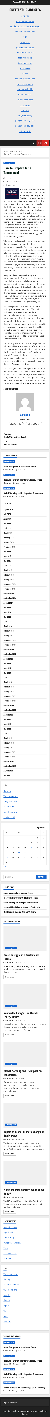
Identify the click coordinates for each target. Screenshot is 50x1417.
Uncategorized (9, 163)
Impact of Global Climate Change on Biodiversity (21, 907)
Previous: (14, 435)
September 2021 (9, 766)
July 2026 (7, 514)
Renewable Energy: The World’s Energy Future (22, 479)
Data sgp (7, 791)
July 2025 (7, 551)
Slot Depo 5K (9, 817)
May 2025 (7, 560)
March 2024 (7, 626)
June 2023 (7, 668)
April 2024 (7, 621)
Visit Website (15, 424)
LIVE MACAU (8, 1258)
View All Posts (34, 424)
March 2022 (7, 738)
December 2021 (9, 752)
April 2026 (7, 528)
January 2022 (8, 747)
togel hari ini (8, 1232)
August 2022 (8, 714)
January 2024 (8, 635)
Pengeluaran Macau (12, 1243)
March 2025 (7, 570)
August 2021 (8, 770)
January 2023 (8, 691)
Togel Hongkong (10, 1274)
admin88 (9, 178)
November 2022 (9, 700)
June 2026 (7, 518)
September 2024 (9, 598)
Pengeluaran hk (10, 801)
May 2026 (7, 523)
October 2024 (8, 593)
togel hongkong (10, 812)
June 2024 (7, 612)
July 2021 (6, 775)
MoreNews (37, 1411)
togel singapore (10, 1227)
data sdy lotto (25, 131)
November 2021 (9, 756)
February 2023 (8, 686)
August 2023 (8, 658)
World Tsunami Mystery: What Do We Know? (19, 911)
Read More (10, 977)
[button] (3, 143)
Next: (10, 443)
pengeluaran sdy (25, 115)
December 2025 (9, 546)
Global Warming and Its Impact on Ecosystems (23, 493)
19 (19, 852)
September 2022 (9, 710)
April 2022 (7, 733)
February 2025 (8, 574)
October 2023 (8, 649)
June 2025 (7, 556)
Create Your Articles (25, 9)
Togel (5, 1248)
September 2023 (9, 654)
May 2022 (7, 728)
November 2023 (9, 644)
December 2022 (9, 696)
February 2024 (8, 630)
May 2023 (7, 672)
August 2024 (8, 602)
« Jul (5, 866)
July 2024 (7, 607)
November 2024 (9, 588)
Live (45, 143)
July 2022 (7, 719)
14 (31, 847)
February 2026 (9, 537)
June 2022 (7, 724)
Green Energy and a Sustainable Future (19, 466)
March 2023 (7, 682)
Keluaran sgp (9, 1237)
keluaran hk (8, 806)
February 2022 (8, 742)
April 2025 (7, 565)
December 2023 (9, 640)
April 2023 (7, 677)
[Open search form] (34, 143)
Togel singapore (10, 796)
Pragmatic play (10, 1253)
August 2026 (8, 509)
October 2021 (8, 761)
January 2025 (8, 579)
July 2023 (7, 663)
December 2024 (9, 584)
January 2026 (8, 542)
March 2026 (7, 532)
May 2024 (7, 616)
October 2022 (8, 705)
